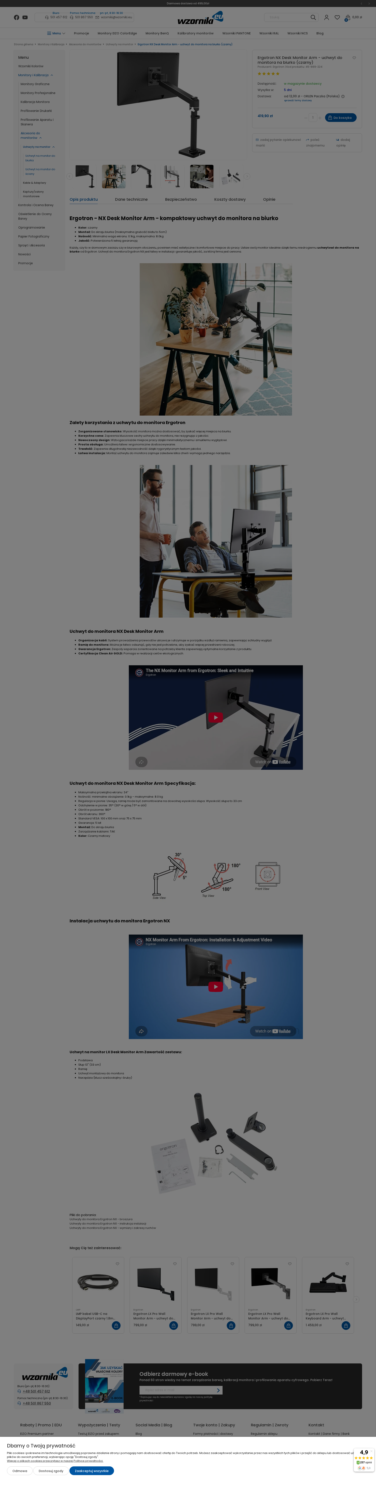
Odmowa (19, 1471)
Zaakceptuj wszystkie (92, 1471)
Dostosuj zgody (51, 1471)
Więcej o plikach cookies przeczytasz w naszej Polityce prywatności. (55, 1461)
